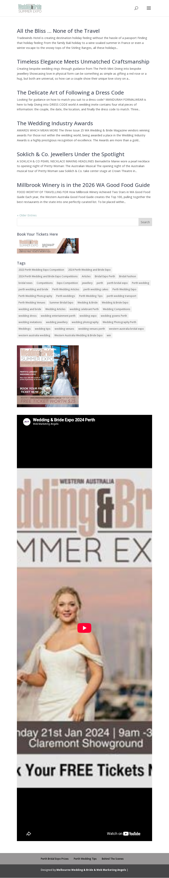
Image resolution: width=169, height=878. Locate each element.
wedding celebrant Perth (84, 309)
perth (100, 283)
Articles (86, 276)
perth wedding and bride (33, 289)
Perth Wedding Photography (35, 296)
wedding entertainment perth (58, 315)
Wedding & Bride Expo (115, 302)
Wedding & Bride (87, 302)
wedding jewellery (57, 322)
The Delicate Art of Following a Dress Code (70, 92)
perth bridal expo (117, 283)
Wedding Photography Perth (119, 322)
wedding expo (88, 315)
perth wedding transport (121, 296)
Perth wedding (140, 283)
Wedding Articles (55, 309)
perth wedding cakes (95, 289)
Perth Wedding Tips (91, 296)
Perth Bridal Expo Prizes (55, 858)
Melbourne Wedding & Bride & (76, 870)
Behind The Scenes (113, 858)
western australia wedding (34, 335)
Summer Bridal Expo (61, 302)
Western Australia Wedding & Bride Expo (78, 335)
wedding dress (28, 315)
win (109, 335)
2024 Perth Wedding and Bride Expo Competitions (48, 276)
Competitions (45, 283)
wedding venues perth (91, 328)
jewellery (87, 283)
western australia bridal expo (126, 328)
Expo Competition (67, 283)
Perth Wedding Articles (65, 289)
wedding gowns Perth (114, 315)
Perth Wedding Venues (32, 302)
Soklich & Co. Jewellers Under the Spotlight (70, 154)
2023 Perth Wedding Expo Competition (41, 269)
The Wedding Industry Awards (55, 123)
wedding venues (64, 328)
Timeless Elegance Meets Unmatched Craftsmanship (83, 61)
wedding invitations (30, 322)
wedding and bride (30, 309)
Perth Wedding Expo (124, 289)
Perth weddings (65, 296)
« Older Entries (27, 215)
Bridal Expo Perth (105, 276)
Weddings (25, 328)
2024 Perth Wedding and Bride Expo (89, 269)
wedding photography (85, 322)
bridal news (26, 283)
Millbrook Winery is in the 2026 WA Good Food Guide (83, 185)
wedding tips (42, 328)
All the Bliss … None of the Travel (58, 30)
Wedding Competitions (116, 309)
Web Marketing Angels (111, 870)
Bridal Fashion (127, 276)
